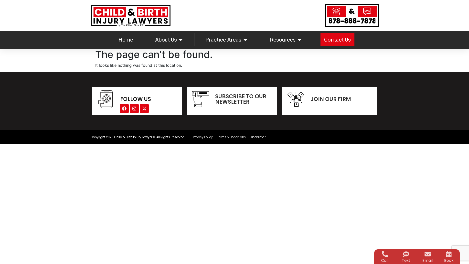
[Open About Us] (180, 40)
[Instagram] (134, 108)
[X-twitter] (144, 108)
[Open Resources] (299, 40)
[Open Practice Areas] (245, 40)
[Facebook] (124, 108)
